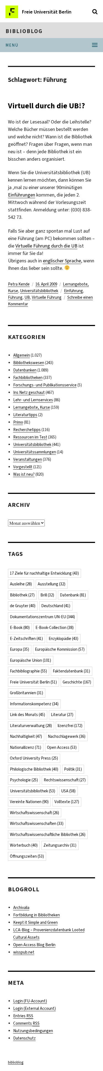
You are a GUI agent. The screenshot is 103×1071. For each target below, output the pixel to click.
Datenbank (73, 595)
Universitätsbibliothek (39, 291)
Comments (26, 1023)
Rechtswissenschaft (65, 780)
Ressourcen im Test (30, 437)
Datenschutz (24, 1038)
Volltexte (66, 801)
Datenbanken (25, 370)
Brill (47, 595)
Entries (23, 1016)
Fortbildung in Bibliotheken (36, 915)
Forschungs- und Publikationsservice (45, 385)
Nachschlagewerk (66, 736)
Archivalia (21, 907)
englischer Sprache (62, 260)
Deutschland (55, 606)
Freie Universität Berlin (33, 682)
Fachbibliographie (28, 671)
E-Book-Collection (54, 627)
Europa (19, 649)
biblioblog (24, 31)
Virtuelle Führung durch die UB (46, 246)
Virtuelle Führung (47, 297)
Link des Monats (27, 714)
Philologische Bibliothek (34, 769)
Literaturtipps (25, 415)
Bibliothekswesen (28, 362)
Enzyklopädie (63, 638)
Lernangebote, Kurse (31, 407)
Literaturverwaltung (31, 725)
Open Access (62, 747)
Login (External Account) (34, 1008)
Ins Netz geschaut (29, 392)
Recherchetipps (27, 429)
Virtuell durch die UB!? (46, 106)
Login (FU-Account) (30, 1001)
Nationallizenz (25, 747)
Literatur (62, 714)
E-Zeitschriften (26, 638)
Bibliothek (22, 595)
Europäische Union (30, 660)
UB (27, 297)
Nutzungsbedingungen (33, 1031)
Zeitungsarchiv (59, 845)
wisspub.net (23, 952)
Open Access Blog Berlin (34, 945)
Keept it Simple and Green (35, 922)
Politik (73, 769)
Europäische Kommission (60, 649)
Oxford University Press (34, 758)
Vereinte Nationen (29, 801)
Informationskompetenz (34, 704)
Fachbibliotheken (28, 377)
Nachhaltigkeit (26, 736)
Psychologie (24, 780)
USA (68, 791)
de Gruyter (22, 606)
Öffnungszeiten (27, 856)
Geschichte (77, 682)
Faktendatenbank (71, 671)
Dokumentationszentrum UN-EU (42, 617)
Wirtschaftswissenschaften (36, 823)
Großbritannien (26, 693)
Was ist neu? (24, 474)
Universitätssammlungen (34, 452)
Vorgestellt (22, 467)
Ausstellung (51, 584)
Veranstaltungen (27, 459)
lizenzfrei (70, 725)
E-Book (20, 627)
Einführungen (21, 195)
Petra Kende (19, 284)
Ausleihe (21, 584)
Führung (15, 297)
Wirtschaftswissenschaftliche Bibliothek (47, 834)
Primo (18, 422)
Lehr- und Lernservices (33, 400)
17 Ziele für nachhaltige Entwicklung (44, 573)
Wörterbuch (24, 845)
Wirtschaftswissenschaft (34, 813)
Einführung (73, 291)
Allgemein (21, 355)
